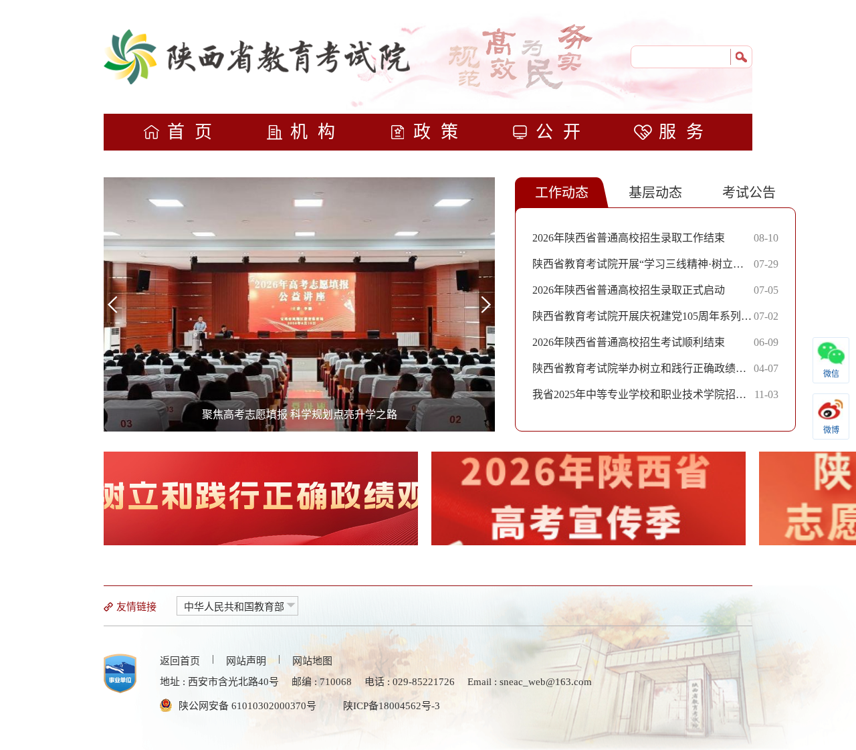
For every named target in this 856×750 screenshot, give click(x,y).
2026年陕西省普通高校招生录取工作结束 (628, 238)
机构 (317, 132)
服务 (686, 132)
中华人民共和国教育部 (234, 606)
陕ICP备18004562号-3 (391, 705)
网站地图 (312, 661)
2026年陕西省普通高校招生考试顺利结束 (628, 342)
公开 (563, 132)
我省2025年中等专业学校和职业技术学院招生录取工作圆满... (639, 398)
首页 (194, 132)
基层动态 (655, 192)
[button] (486, 304)
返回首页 (180, 661)
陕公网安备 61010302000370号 (247, 705)
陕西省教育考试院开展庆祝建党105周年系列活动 (642, 319)
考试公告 (749, 192)
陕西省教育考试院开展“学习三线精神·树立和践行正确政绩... (638, 267)
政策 (440, 132)
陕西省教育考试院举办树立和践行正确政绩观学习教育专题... (639, 372)
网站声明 (246, 661)
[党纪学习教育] (261, 498)
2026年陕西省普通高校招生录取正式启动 (628, 290)
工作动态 (561, 192)
